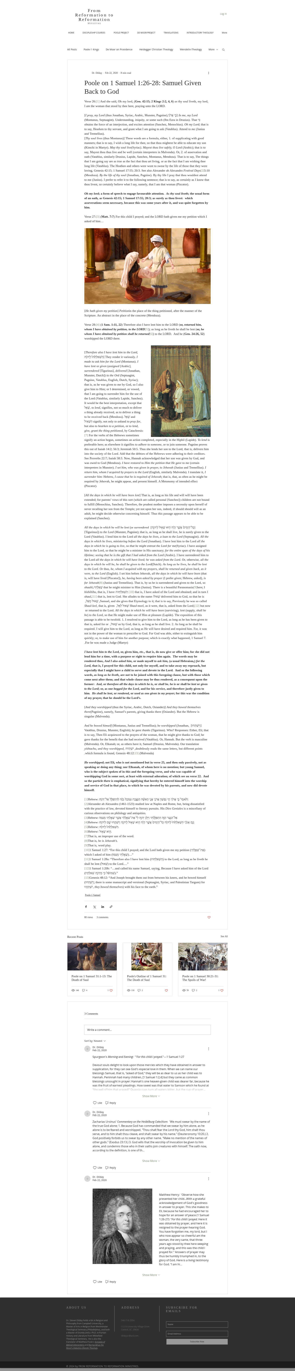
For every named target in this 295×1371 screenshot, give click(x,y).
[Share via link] (111, 906)
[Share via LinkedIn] (102, 906)
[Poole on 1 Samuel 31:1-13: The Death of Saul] (92, 956)
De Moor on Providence (119, 49)
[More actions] (209, 73)
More (212, 49)
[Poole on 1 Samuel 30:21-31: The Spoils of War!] (203, 956)
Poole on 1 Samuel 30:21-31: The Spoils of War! (200, 978)
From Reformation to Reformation (94, 15)
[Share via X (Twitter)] (94, 906)
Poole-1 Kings (91, 49)
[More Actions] (209, 1049)
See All (224, 936)
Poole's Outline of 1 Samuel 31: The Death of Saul (146, 978)
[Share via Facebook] (86, 906)
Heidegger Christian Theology (156, 49)
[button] (223, 49)
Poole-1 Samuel (92, 895)
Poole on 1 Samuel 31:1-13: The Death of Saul (92, 978)
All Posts (72, 49)
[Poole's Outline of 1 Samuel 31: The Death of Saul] (147, 956)
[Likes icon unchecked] (95, 1103)
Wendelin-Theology (191, 49)
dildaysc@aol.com (129, 1335)
